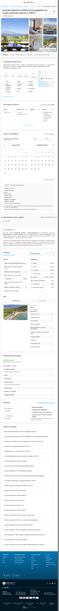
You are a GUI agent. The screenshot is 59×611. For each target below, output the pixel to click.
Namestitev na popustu (20, 557)
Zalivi (32, 566)
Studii (3, 562)
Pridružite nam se (50, 562)
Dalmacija (33, 560)
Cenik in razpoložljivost (17, 55)
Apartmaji (4, 557)
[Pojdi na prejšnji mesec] (5, 145)
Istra (32, 557)
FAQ (37, 603)
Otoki (32, 562)
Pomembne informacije (42, 55)
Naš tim (48, 560)
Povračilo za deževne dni (17, 185)
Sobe (3, 560)
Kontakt (6, 587)
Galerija (5, 55)
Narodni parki (34, 564)
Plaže (32, 568)
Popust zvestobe (18, 559)
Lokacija (29, 55)
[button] (15, 34)
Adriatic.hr (48, 557)
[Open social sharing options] (53, 11)
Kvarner (33, 559)
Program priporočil (19, 562)
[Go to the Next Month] (53, 145)
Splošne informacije (50, 564)
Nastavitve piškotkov (51, 603)
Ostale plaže (42, 300)
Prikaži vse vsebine (8, 96)
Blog (47, 566)
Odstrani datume (49, 179)
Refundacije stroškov (19, 560)
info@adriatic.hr (19, 591)
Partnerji (8, 575)
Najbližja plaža (16, 300)
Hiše (3, 559)
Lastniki (17, 575)
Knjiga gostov (49, 559)
